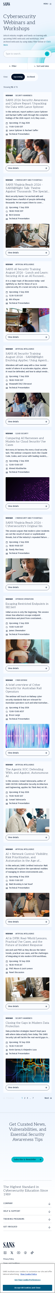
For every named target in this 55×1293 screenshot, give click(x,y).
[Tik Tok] (32, 1252)
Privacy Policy (8, 1259)
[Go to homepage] (6, 4)
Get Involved (10, 1227)
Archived (31, 77)
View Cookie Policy (28, 1274)
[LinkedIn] (5, 1252)
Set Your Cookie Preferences (27, 1280)
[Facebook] (25, 1252)
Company (8, 1203)
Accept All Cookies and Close (28, 1288)
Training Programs (13, 1219)
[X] (12, 1252)
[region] (27, 1278)
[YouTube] (18, 1252)
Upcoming (18, 77)
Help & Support (11, 1211)
